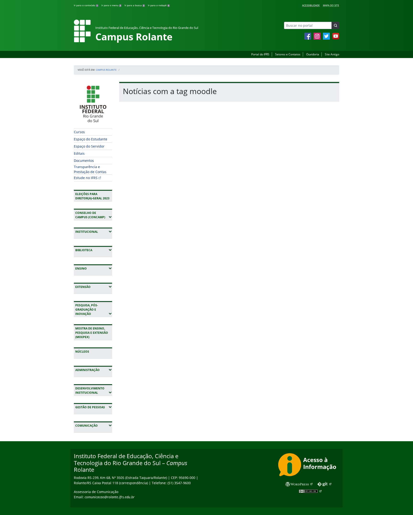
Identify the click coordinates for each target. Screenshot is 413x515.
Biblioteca (93, 250)
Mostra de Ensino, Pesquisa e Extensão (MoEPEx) (91, 332)
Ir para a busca (134, 5)
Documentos (84, 160)
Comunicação (93, 425)
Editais (79, 153)
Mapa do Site (331, 5)
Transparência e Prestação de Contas (90, 169)
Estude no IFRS (86, 177)
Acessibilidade (311, 5)
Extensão (93, 287)
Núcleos (82, 352)
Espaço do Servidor (89, 146)
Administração (93, 370)
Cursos (79, 132)
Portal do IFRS (260, 54)
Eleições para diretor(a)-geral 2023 (92, 196)
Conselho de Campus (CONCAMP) (93, 215)
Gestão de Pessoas (93, 407)
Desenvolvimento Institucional (93, 390)
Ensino (93, 268)
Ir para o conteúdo (86, 5)
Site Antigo (332, 54)
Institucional (93, 231)
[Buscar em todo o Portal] (335, 25)
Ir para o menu (111, 5)
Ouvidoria (312, 54)
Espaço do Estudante (90, 139)
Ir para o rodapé (158, 5)
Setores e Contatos (287, 54)
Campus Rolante (106, 69)
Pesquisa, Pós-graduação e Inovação (93, 309)
